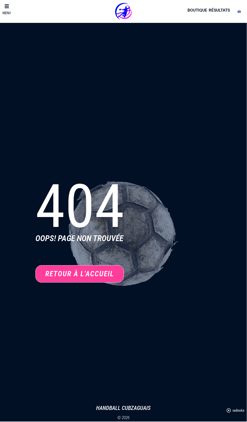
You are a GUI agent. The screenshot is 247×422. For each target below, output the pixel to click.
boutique (197, 10)
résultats (219, 10)
